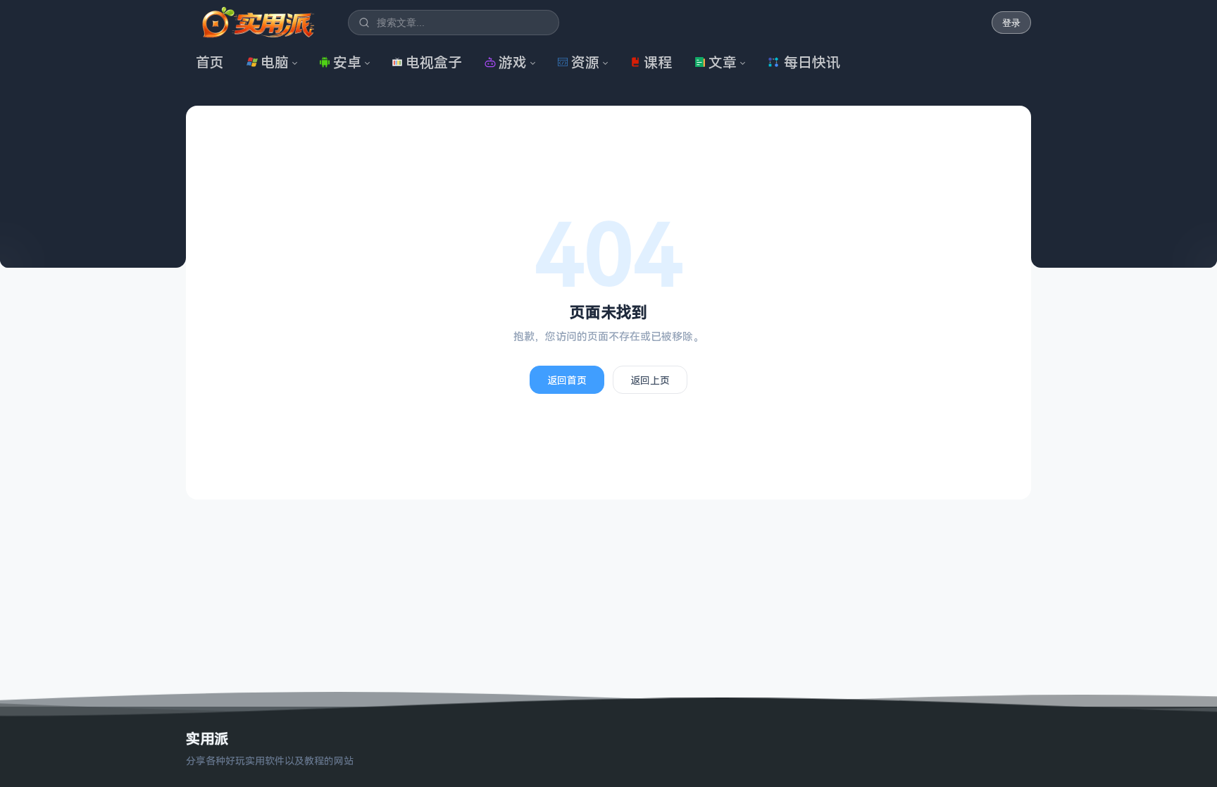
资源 (585, 62)
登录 (1011, 23)
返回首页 (567, 380)
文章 (723, 62)
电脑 (275, 62)
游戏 (513, 62)
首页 (210, 62)
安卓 (347, 62)
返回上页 (650, 380)
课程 (658, 62)
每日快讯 (812, 62)
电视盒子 (434, 62)
